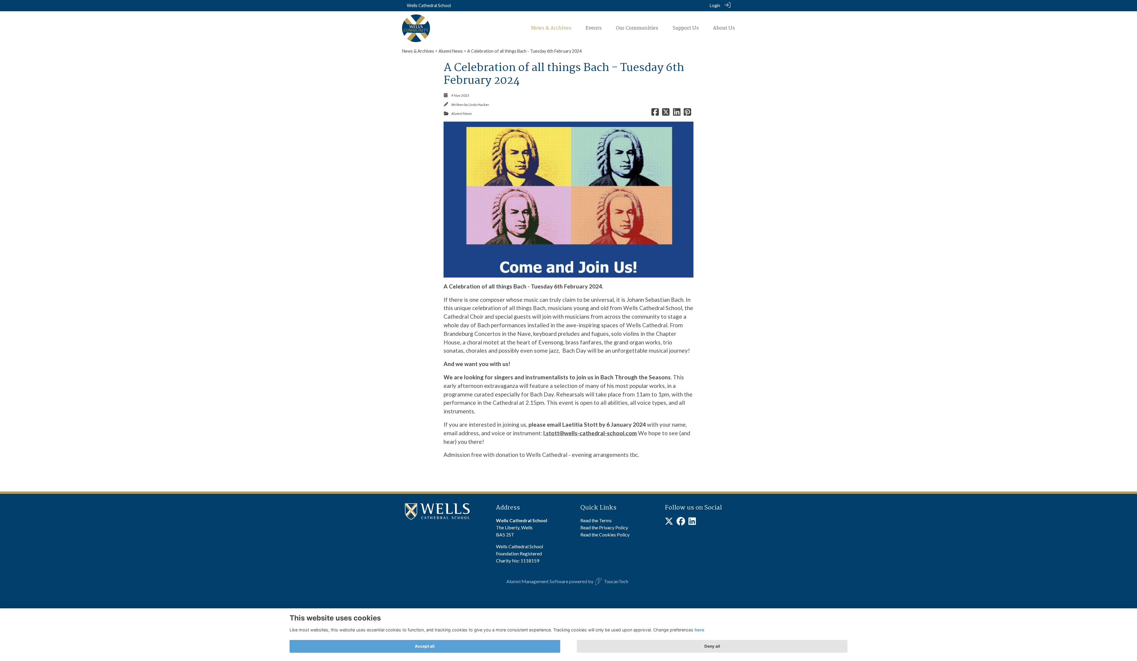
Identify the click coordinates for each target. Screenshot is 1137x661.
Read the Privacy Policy (604, 527)
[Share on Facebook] (655, 113)
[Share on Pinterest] (687, 113)
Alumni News (451, 51)
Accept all (425, 646)
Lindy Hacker (478, 105)
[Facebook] (681, 522)
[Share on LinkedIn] (676, 113)
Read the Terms (596, 520)
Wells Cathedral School (429, 5)
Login (715, 5)
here (699, 629)
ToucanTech (616, 581)
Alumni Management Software (537, 581)
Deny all (712, 646)
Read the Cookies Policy (604, 534)
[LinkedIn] (692, 522)
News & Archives (418, 51)
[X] (669, 522)
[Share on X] (665, 113)
